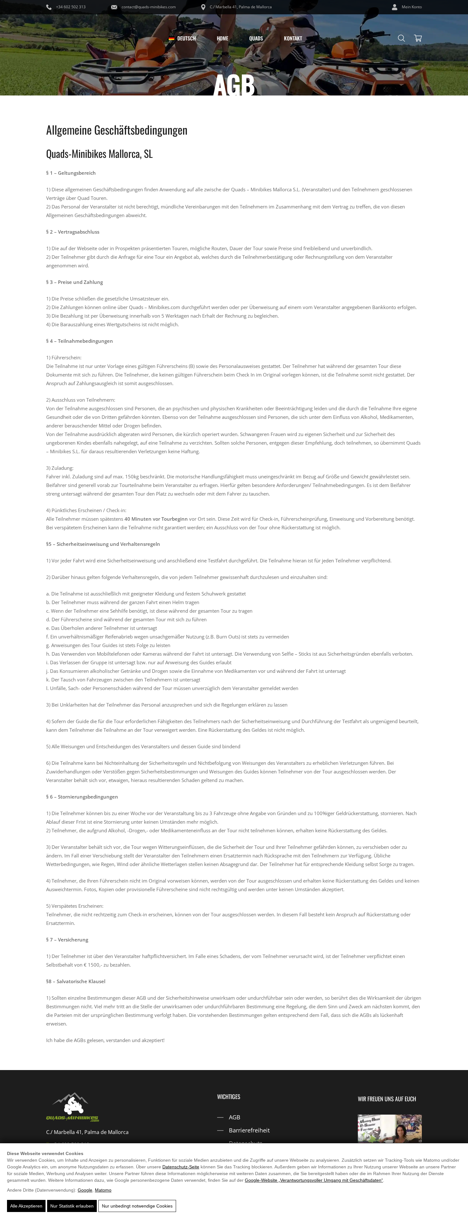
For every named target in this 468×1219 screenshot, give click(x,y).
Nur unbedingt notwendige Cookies (137, 1205)
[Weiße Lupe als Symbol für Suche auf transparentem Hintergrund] (401, 38)
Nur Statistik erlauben (72, 1205)
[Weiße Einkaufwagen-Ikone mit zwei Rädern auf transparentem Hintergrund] (418, 38)
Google (85, 1190)
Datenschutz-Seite (180, 1166)
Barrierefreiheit (249, 1130)
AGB (234, 1117)
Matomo (103, 1190)
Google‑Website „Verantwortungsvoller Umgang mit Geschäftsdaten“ (314, 1180)
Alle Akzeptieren (26, 1205)
